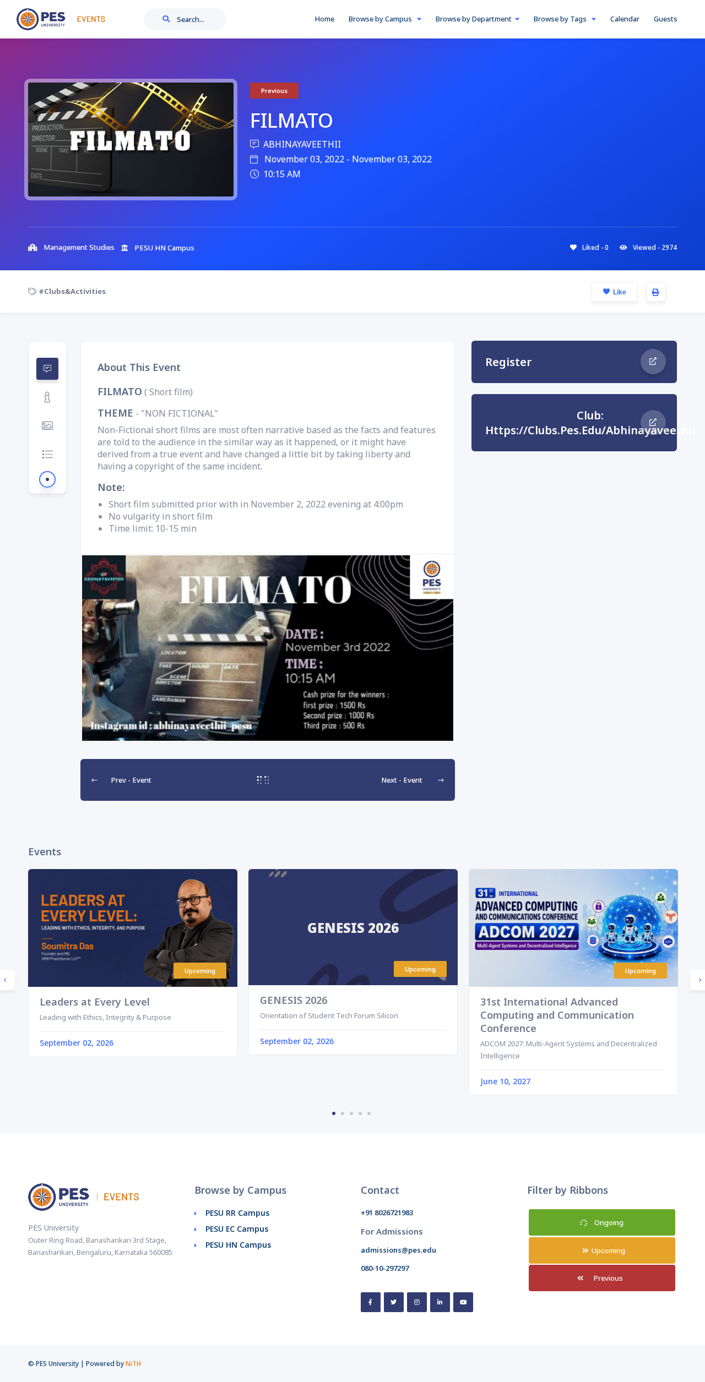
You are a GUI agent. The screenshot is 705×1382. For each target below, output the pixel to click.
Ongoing (608, 1222)
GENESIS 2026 (293, 1000)
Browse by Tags (561, 19)
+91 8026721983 (387, 1212)
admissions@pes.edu (398, 1250)
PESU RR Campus (237, 1213)
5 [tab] (369, 1113)
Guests (665, 19)
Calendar (624, 19)
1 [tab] (333, 1113)
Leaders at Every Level (95, 1001)
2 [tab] (342, 1113)
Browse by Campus (381, 19)
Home (324, 19)
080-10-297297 (385, 1268)
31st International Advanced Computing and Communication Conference (557, 1015)
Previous (607, 1278)
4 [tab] (360, 1113)
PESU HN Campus (238, 1244)
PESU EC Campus (236, 1228)
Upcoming (607, 1250)
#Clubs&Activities (71, 291)
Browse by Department (474, 19)
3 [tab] (351, 1113)
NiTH (133, 1363)
